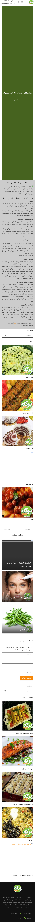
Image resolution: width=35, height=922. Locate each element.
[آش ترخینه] (17, 822)
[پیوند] (31, 2)
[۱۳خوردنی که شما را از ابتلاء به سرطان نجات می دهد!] (17, 555)
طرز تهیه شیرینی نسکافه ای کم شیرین (22, 804)
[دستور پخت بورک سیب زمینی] (17, 716)
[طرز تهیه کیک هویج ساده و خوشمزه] (17, 858)
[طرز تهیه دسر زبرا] (17, 431)
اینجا (15, 323)
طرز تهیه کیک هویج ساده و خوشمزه (23, 875)
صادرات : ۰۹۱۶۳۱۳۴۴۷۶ (8, 4)
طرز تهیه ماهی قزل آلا (27, 769)
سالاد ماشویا (29, 484)
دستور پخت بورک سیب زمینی (24, 733)
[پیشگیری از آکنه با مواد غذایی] (17, 586)
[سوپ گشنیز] (17, 360)
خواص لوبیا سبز (25, 629)
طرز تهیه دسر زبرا (28, 448)
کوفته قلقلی (30, 520)
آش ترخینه (30, 840)
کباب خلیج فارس (28, 413)
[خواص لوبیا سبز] (17, 618)
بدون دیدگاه (10, 183)
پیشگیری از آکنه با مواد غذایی (21, 598)
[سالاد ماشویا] (17, 467)
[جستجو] (18, 2)
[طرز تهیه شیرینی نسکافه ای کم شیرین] (17, 787)
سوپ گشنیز (29, 377)
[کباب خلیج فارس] (17, 395)
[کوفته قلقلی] (17, 502)
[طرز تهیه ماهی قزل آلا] (17, 751)
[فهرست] (22, 2)
